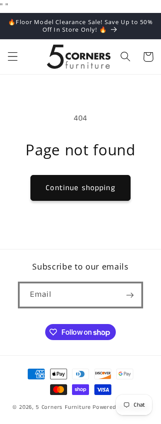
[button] (12, 57)
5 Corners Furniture (63, 407)
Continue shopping (80, 188)
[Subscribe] (130, 295)
